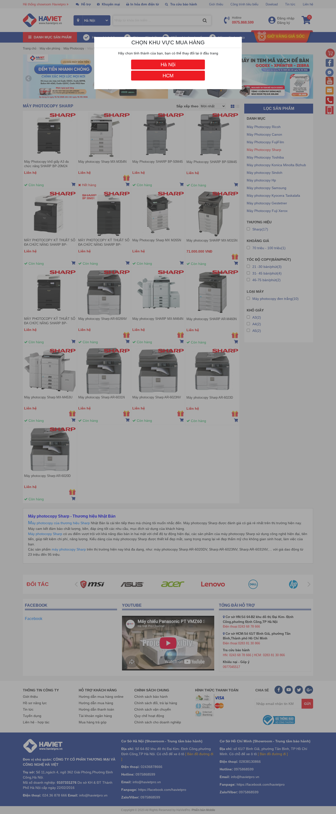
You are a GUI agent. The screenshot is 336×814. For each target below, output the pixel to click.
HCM (168, 75)
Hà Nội (168, 64)
